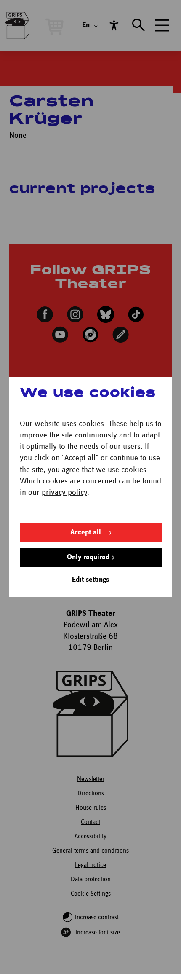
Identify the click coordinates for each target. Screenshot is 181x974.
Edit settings (90, 579)
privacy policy (64, 492)
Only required (88, 557)
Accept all (85, 532)
